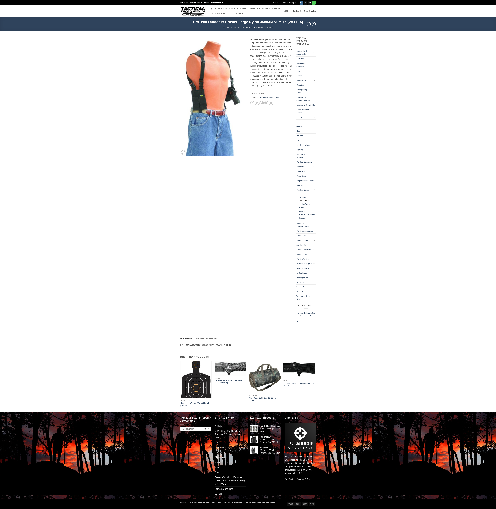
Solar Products (302, 185)
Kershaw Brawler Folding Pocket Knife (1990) (299, 384)
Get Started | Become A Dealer (299, 479)
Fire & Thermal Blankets (302, 111)
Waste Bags (301, 282)
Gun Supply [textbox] (194, 429)
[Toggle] (314, 52)
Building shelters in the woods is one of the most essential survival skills (305, 317)
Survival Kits (301, 245)
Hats (298, 131)
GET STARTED (220, 9)
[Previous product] (314, 24)
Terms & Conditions (224, 489)
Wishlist (218, 494)
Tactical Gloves (302, 268)
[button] (286, 11)
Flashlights (303, 197)
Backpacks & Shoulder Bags (302, 52)
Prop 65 (218, 467)
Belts (298, 71)
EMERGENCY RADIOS (220, 14)
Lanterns (302, 211)
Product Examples (289, 3)
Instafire (299, 136)
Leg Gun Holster (303, 145)
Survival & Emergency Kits (302, 224)
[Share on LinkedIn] (271, 103)
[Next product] (309, 24)
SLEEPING (276, 9)
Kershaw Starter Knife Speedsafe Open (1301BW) (228, 381)
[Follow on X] (305, 3)
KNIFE (252, 9)
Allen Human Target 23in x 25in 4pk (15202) (194, 404)
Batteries (300, 59)
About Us (219, 426)
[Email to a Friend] (261, 103)
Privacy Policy (221, 462)
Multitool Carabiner (304, 162)
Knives (299, 140)
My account (220, 457)
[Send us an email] (310, 3)
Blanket (299, 76)
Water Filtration (302, 287)
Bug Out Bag (301, 80)
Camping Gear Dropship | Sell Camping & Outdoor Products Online (229, 434)
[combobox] (195, 429)
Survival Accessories (304, 231)
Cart (217, 442)
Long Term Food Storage (303, 155)
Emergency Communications (303, 98)
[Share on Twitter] (257, 103)
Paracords (300, 171)
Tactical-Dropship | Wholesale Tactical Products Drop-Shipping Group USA (230, 480)
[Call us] (314, 3)
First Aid (299, 122)
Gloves (299, 126)
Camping (300, 85)
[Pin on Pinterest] (266, 103)
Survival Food (302, 240)
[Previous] (180, 386)
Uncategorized (302, 277)
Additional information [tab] (205, 338)
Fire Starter (301, 117)
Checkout (219, 447)
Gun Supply (265, 27)
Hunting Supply (304, 204)
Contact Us (220, 452)
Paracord (300, 167)
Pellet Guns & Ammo (307, 214)
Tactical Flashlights (304, 264)
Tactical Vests (301, 273)
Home (226, 27)
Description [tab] (186, 338)
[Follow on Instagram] (301, 3)
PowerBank (301, 176)
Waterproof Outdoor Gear (304, 297)
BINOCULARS (262, 9)
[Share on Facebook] (252, 103)
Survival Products (303, 250)
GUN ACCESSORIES (237, 9)
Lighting (299, 150)
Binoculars (303, 194)
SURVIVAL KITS (239, 14)
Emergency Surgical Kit (305, 105)
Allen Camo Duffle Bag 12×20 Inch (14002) (263, 399)
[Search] (211, 8)
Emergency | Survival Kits (301, 91)
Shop (217, 472)
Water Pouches (302, 291)
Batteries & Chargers (300, 64)
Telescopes (303, 218)
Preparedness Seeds (305, 180)
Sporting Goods (244, 27)
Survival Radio (302, 254)
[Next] (315, 386)
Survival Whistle (302, 259)
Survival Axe (301, 236)
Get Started (274, 3)
